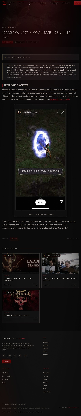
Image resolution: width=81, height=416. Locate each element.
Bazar (6, 361)
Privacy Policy (6, 412)
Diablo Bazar (47, 373)
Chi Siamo (5, 373)
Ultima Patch (47, 392)
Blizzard (45, 355)
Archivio (5, 379)
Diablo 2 (13, 27)
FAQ (3, 382)
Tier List (45, 376)
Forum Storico (6, 376)
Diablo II (45, 345)
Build (44, 389)
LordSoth (8, 42)
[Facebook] (4, 355)
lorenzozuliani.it (73, 407)
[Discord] (9, 355)
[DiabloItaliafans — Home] (4, 3)
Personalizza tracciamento (34, 412)
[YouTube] (25, 355)
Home (4, 27)
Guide (45, 385)
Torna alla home (73, 239)
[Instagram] (15, 355)
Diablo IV (46, 342)
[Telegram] (20, 355)
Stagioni (45, 382)
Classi (45, 379)
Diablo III (45, 348)
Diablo (45, 351)
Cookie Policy (19, 412)
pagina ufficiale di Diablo (60, 99)
